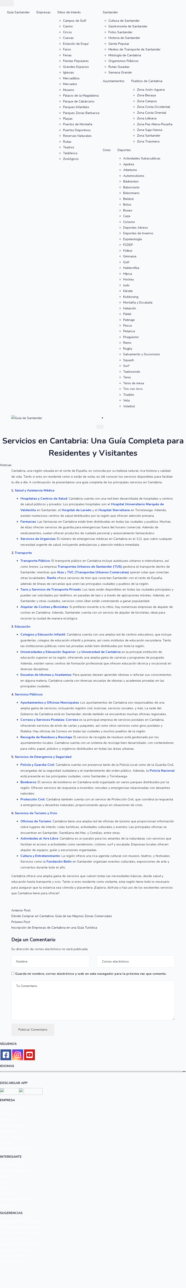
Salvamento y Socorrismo (141, 354)
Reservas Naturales (77, 136)
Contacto (6, 1114)
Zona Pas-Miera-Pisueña (154, 124)
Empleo (5, 1188)
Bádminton (131, 181)
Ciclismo (129, 222)
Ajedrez (128, 164)
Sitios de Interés (69, 12)
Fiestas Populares (76, 61)
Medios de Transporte (16, 1170)
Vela (126, 400)
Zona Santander (148, 135)
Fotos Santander (120, 32)
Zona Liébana (147, 118)
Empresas (44, 12)
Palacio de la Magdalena (81, 95)
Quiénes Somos (11, 1108)
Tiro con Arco (133, 389)
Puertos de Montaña (77, 124)
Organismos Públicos (123, 61)
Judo (126, 285)
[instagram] (17, 1054)
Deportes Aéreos (135, 227)
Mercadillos (71, 78)
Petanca (129, 331)
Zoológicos (71, 159)
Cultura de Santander (124, 21)
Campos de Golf (74, 21)
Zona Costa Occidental (153, 107)
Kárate (128, 291)
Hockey (128, 279)
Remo (127, 343)
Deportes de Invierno (138, 233)
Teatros (68, 147)
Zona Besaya (146, 95)
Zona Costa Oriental (151, 113)
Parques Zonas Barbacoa (81, 113)
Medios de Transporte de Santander (134, 49)
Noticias (6, 465)
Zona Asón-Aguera (151, 90)
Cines (107, 150)
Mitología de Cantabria (124, 55)
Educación (7, 1205)
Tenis (127, 377)
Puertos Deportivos (77, 130)
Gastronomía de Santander (127, 26)
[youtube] (29, 1054)
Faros (67, 49)
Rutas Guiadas (119, 67)
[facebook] (5, 1054)
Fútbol (127, 251)
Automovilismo (133, 176)
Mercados (70, 84)
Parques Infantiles (76, 107)
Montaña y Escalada (137, 302)
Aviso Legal (8, 1119)
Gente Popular (118, 44)
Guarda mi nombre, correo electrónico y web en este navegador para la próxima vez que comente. (90, 974)
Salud (4, 1182)
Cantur (5, 1176)
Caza (126, 216)
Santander (110, 12)
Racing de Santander (15, 1199)
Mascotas (7, 1193)
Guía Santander (18, 12)
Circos (67, 32)
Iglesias (68, 72)
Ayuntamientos (114, 81)
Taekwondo (131, 372)
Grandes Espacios (76, 67)
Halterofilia (131, 268)
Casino (68, 26)
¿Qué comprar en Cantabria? (20, 1233)
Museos (68, 90)
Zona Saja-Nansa (149, 130)
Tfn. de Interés (10, 1164)
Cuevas (68, 38)
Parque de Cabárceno (78, 101)
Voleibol (129, 406)
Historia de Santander (124, 38)
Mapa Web (8, 1131)
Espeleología (132, 239)
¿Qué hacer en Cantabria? (18, 1244)
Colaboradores (10, 1137)
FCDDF (128, 245)
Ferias (67, 55)
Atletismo (130, 170)
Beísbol (128, 199)
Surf (126, 366)
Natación (129, 308)
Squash (128, 360)
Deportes (124, 150)
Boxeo (127, 210)
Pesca (127, 325)
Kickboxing (130, 297)
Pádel (127, 314)
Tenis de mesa (133, 383)
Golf (126, 262)
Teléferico (70, 153)
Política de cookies (13, 1125)
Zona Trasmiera (148, 141)
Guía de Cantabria (13, 1261)
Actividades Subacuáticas (141, 158)
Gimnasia (129, 256)
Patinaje (129, 320)
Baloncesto (131, 187)
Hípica (127, 274)
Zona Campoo (147, 101)
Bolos (127, 204)
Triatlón (128, 395)
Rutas (67, 142)
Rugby (127, 348)
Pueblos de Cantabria (146, 81)
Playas (68, 118)
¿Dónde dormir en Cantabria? (21, 1227)
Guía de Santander (13, 1256)
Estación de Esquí (75, 44)
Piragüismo (131, 337)
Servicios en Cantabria (16, 1238)
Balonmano (131, 193)
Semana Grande (120, 72)
